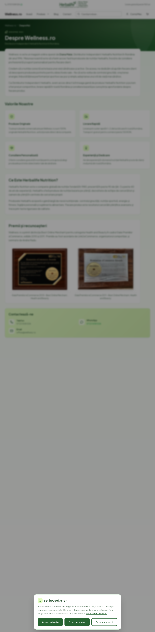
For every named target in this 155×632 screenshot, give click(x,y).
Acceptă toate (50, 622)
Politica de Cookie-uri (96, 613)
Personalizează (104, 622)
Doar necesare (77, 622)
